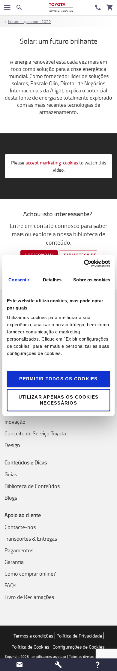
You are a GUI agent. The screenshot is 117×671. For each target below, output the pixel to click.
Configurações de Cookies (78, 646)
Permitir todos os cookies (58, 378)
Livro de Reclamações (29, 596)
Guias (10, 474)
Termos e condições (33, 635)
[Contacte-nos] (98, 7)
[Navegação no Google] (7, 7)
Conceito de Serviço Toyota (35, 433)
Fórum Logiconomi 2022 (29, 21)
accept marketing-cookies (52, 162)
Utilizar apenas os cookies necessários (59, 399)
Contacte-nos (20, 526)
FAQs (10, 585)
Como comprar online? (30, 573)
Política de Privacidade (79, 635)
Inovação (15, 421)
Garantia (14, 561)
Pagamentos (18, 550)
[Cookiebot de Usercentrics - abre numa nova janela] (84, 263)
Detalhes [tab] (52, 279)
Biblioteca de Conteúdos (32, 485)
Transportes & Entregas (30, 538)
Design (12, 445)
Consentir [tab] (18, 279)
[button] (19, 664)
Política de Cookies (30, 646)
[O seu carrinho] (110, 7)
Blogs (10, 497)
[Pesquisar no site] (19, 7)
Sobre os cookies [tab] (91, 279)
